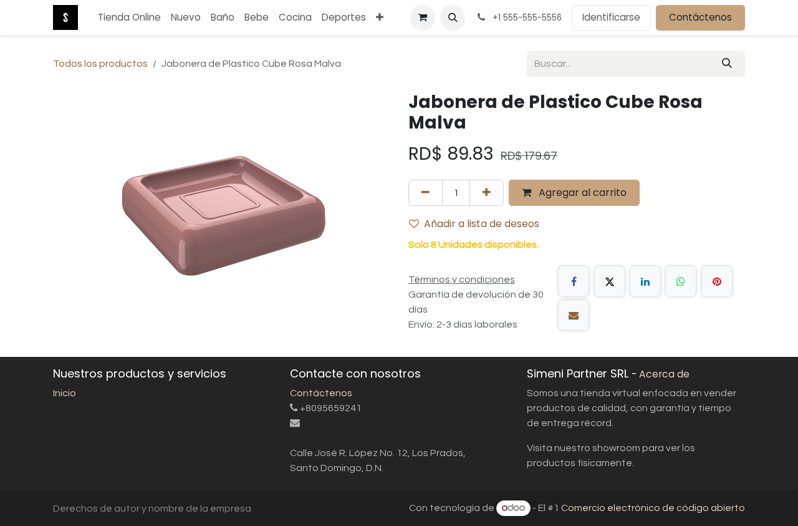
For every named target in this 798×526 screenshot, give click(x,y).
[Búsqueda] (727, 64)
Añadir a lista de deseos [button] (481, 224)
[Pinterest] (717, 281)
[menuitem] (129, 18)
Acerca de (664, 374)
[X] (610, 281)
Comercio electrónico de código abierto (653, 508)
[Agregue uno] (486, 193)
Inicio (64, 393)
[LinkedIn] (645, 281)
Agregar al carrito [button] (581, 192)
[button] (452, 17)
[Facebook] (574, 281)
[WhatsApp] (681, 281)
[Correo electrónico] (574, 315)
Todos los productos (100, 64)
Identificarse (611, 17)
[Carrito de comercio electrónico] (422, 17)
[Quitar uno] (425, 193)
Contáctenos (700, 17)
